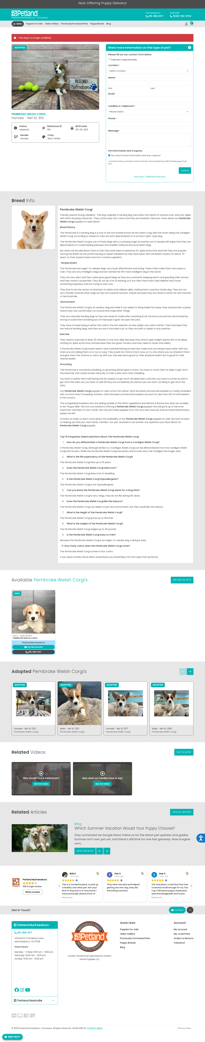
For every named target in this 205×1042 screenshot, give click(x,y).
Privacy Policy (184, 1028)
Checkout (179, 942)
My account (180, 929)
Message (114, 130)
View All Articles (182, 812)
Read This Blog (85, 850)
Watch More (184, 752)
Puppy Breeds (97, 23)
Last (152, 88)
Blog (108, 23)
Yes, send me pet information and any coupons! (136, 155)
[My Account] (186, 24)
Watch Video (41, 784)
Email (112, 93)
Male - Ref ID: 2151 (69, 728)
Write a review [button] (32, 892)
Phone (112, 118)
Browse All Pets (182, 579)
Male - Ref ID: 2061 (162, 728)
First (110, 88)
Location (114, 65)
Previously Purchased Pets (74, 23)
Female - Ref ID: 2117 (117, 728)
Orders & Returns (183, 938)
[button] (191, 886)
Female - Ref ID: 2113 (25, 728)
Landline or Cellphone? (122, 106)
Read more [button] (118, 897)
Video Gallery (52, 23)
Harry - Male (22, 635)
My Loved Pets (182, 933)
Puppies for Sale (34, 23)
